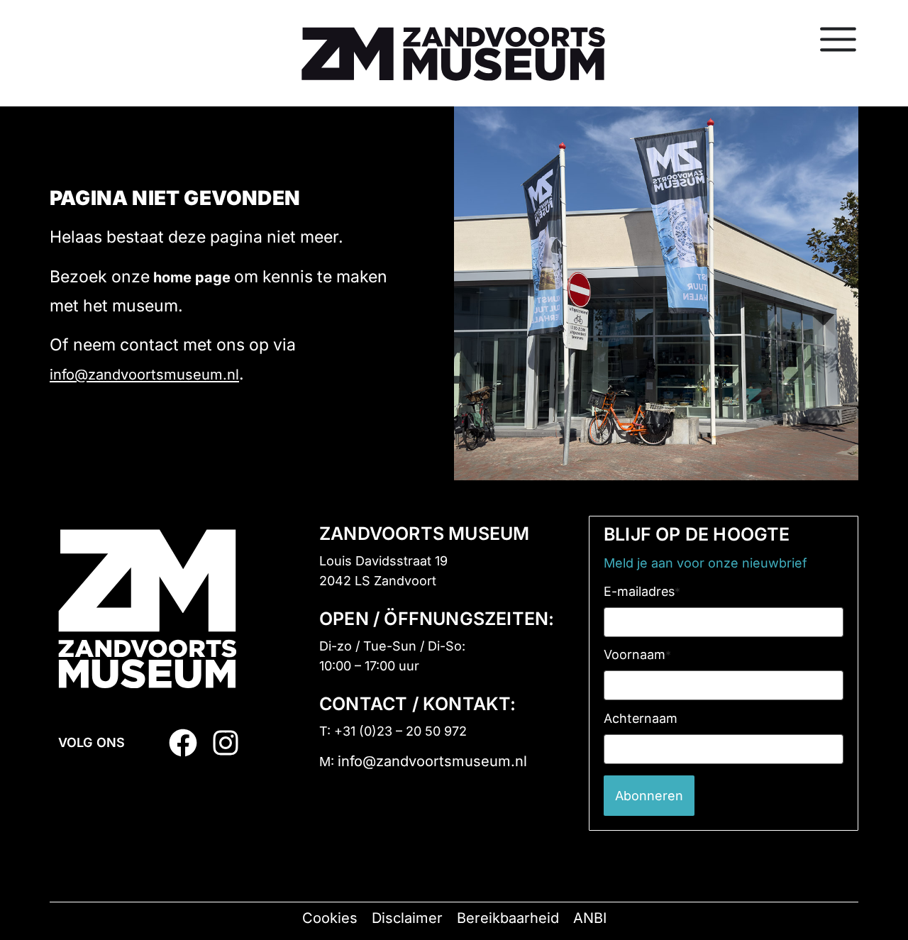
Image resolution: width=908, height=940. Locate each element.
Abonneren (649, 795)
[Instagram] (225, 742)
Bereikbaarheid (508, 918)
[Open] (838, 39)
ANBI (590, 918)
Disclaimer (407, 918)
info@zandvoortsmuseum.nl (144, 374)
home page (192, 277)
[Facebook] (183, 742)
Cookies (330, 918)
